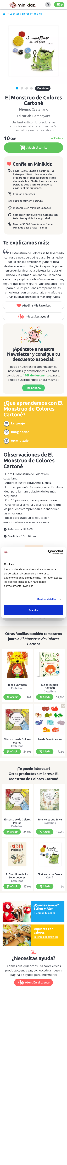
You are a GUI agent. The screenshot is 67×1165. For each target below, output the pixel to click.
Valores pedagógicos (46, 936)
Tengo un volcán (17, 684)
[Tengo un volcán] (17, 664)
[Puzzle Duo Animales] (49, 719)
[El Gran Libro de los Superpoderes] (17, 854)
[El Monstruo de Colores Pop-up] (17, 719)
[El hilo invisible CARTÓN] (49, 664)
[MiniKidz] (4, 13)
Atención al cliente (37, 982)
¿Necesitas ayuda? (37, 316)
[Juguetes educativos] (22, 4)
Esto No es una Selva (50, 819)
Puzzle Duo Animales (50, 739)
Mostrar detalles (47, 599)
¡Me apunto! (33, 387)
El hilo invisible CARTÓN (49, 686)
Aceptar (33, 610)
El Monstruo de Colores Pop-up (17, 741)
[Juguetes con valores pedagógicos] (17, 934)
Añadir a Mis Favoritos (36, 305)
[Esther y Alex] (17, 911)
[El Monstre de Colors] (49, 854)
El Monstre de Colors (50, 874)
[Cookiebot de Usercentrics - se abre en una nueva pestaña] (48, 552)
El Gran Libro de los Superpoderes (17, 876)
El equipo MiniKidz (44, 913)
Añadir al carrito (36, 147)
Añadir (13, 696)
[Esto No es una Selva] (49, 799)
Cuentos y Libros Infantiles (25, 13)
